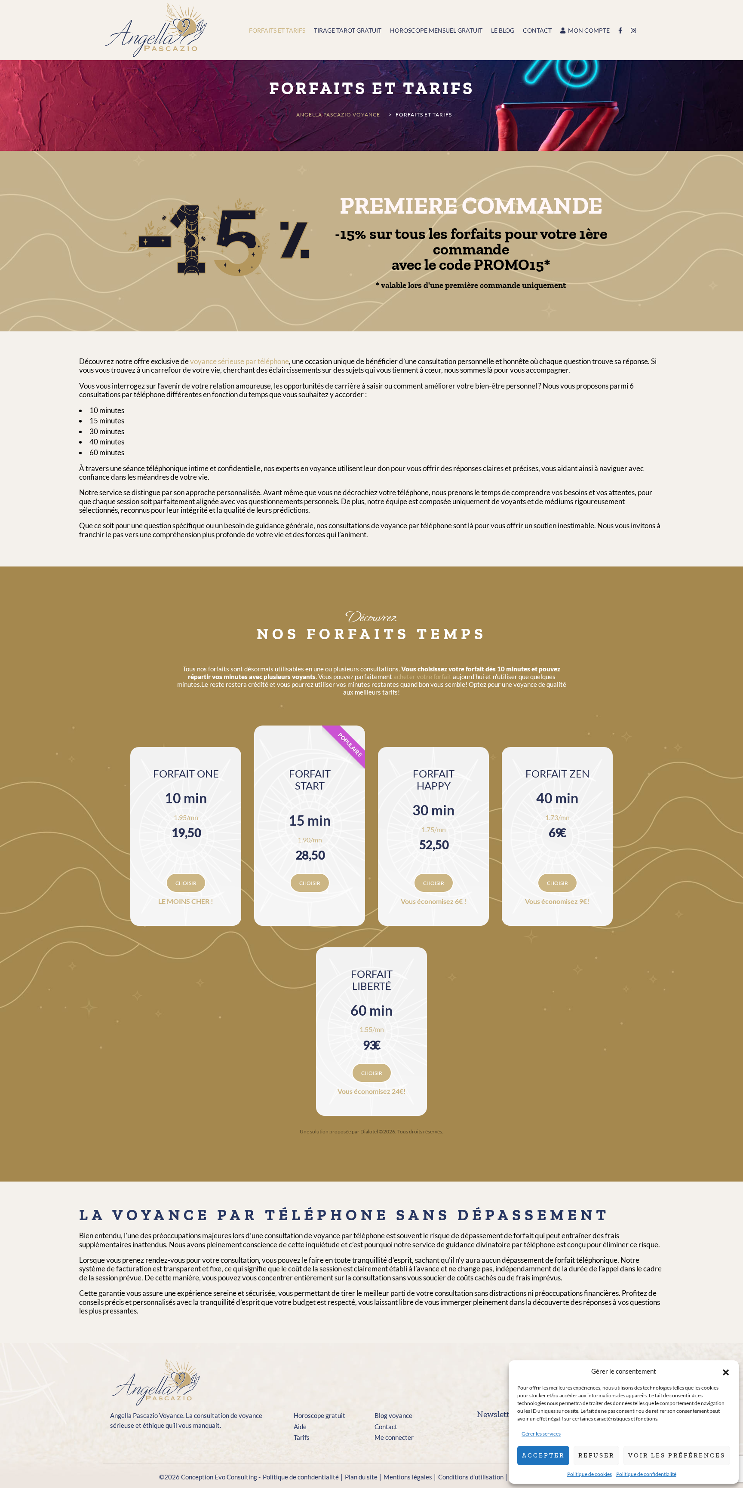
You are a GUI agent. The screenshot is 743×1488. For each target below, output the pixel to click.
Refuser (596, 1455)
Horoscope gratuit (319, 1415)
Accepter (543, 1455)
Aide (300, 1426)
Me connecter (394, 1437)
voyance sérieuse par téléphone (239, 361)
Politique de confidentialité (646, 1474)
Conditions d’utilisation (471, 1477)
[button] (726, 1371)
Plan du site (361, 1477)
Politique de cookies (589, 1474)
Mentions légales (408, 1477)
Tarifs (302, 1437)
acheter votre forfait (422, 676)
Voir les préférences (676, 1455)
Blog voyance (393, 1415)
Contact (386, 1426)
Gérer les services (541, 1433)
